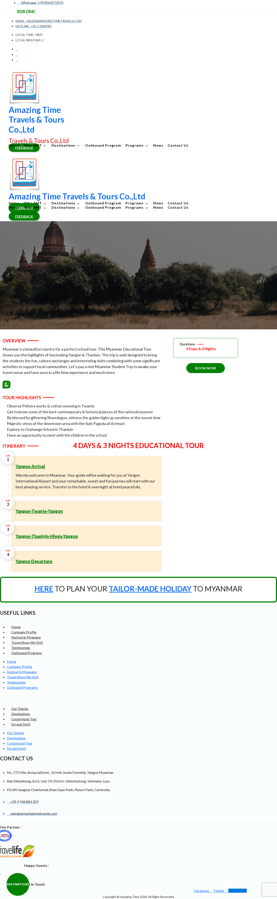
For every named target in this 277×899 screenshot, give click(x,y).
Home (16, 627)
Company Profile (23, 632)
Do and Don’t (21, 724)
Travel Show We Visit (27, 642)
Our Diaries (19, 709)
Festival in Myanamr (26, 637)
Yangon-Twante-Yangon (39, 511)
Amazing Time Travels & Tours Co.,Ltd (36, 119)
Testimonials (20, 648)
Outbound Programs (26, 653)
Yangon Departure (34, 561)
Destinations (20, 714)
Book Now (205, 368)
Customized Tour (24, 719)
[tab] (87, 466)
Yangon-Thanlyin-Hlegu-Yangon (47, 536)
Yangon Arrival (30, 466)
